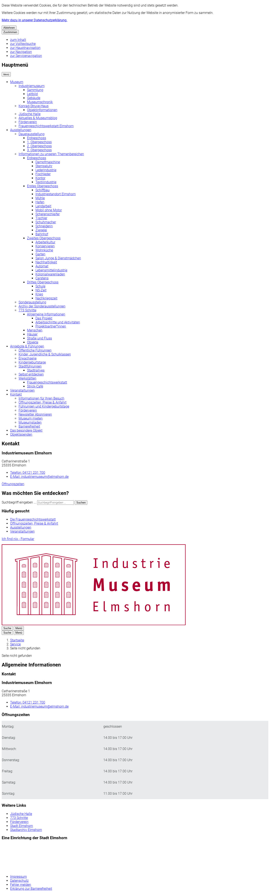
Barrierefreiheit (29, 426)
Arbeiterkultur (45, 242)
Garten (40, 254)
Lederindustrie (45, 170)
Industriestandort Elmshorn (55, 194)
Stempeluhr (43, 166)
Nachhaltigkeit (46, 262)
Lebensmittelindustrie (51, 270)
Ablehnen (9, 27)
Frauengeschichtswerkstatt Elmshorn (46, 126)
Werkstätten (27, 378)
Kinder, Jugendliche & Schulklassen (45, 354)
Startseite (17, 640)
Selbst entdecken (31, 374)
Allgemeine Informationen (46, 314)
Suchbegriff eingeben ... (19, 502)
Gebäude (33, 98)
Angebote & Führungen (27, 346)
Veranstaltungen (22, 390)
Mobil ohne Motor (48, 210)
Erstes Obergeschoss (42, 186)
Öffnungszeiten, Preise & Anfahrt (42, 402)
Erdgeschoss (36, 138)
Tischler (41, 218)
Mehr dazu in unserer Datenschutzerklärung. (34, 20)
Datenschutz (19, 881)
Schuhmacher (45, 222)
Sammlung (35, 90)
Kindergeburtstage (32, 362)
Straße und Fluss (39, 338)
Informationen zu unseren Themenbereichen (51, 154)
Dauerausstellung (32, 134)
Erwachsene (27, 358)
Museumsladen (30, 422)
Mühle (40, 198)
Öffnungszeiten (13, 484)
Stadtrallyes (36, 370)
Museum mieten (31, 418)
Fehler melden (20, 885)
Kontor (40, 178)
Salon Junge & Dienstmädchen (58, 258)
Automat (41, 266)
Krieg (39, 294)
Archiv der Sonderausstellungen (42, 306)
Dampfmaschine (47, 162)
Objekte (32, 342)
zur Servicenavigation (26, 56)
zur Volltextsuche (23, 44)
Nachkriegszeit (46, 298)
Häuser (32, 334)
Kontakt (16, 394)
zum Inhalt (18, 40)
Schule (40, 286)
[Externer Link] (26, 857)
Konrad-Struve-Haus (34, 106)
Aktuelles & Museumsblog (38, 118)
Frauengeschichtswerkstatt (47, 382)
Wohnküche (44, 250)
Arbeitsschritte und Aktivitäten (57, 322)
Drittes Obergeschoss (42, 282)
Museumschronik (40, 102)
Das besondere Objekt (26, 430)
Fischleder (43, 174)
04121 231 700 (27, 473)
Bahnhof (41, 234)
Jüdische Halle (29, 114)
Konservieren (45, 246)
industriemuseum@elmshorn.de (39, 477)
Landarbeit (43, 206)
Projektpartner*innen (50, 326)
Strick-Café (35, 386)
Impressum (18, 877)
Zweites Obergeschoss (44, 238)
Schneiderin (44, 226)
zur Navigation (21, 52)
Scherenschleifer (47, 214)
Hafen (39, 202)
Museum (16, 82)
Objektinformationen (42, 110)
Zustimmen (10, 32)
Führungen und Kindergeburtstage (44, 406)
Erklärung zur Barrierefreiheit (31, 889)
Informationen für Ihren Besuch (41, 398)
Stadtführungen (30, 366)
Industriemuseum (32, 86)
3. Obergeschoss (39, 150)
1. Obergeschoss (39, 142)
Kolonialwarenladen (50, 274)
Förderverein (28, 122)
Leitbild (32, 94)
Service (15, 644)
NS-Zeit (40, 290)
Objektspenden (21, 434)
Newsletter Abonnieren (35, 414)
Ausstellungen (20, 130)
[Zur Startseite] (94, 624)
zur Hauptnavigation (25, 48)
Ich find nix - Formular (18, 539)
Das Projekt (43, 318)
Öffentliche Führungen (35, 350)
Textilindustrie (45, 182)
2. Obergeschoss (39, 146)
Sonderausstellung (32, 302)
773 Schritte (27, 310)
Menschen (34, 330)
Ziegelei (41, 230)
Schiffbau (42, 190)
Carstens (42, 278)
